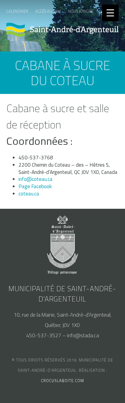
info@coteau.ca (35, 179)
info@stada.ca (83, 335)
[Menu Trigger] (110, 13)
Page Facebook (35, 186)
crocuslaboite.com (62, 381)
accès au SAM (48, 11)
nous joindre (81, 11)
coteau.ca (29, 194)
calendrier (17, 11)
